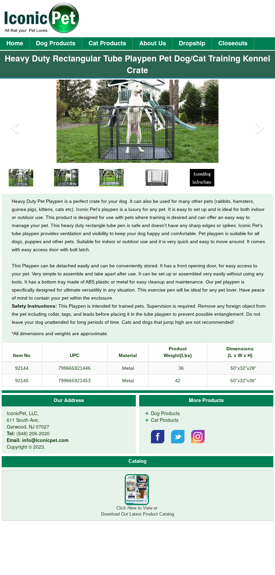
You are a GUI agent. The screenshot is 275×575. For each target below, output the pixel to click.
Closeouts (233, 43)
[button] (20, 121)
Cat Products (107, 43)
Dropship (192, 43)
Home (14, 43)
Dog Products (55, 43)
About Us (152, 43)
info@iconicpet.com (45, 440)
